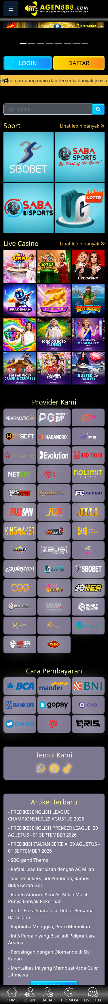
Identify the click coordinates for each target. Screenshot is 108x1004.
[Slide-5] (67, 43)
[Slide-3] (49, 43)
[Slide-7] (85, 43)
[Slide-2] (40, 43)
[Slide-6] (76, 43)
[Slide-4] (58, 43)
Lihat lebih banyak (80, 152)
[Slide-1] (31, 43)
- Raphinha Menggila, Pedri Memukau (49, 952)
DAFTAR (78, 63)
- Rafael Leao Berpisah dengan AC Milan (51, 895)
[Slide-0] (23, 43)
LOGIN (28, 63)
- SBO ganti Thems (28, 886)
